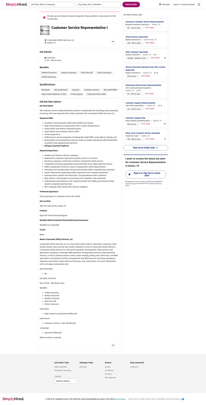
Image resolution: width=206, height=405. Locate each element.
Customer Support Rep (135, 118)
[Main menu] (198, 4)
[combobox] (51, 4)
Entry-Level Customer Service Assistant (143, 133)
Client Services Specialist (137, 37)
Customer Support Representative (140, 103)
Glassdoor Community (62, 370)
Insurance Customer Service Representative (145, 22)
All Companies (110, 378)
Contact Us (134, 367)
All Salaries (109, 370)
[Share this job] (113, 41)
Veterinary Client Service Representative (143, 85)
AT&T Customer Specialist (137, 52)
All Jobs (108, 367)
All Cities (108, 374)
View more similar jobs (144, 147)
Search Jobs (131, 4)
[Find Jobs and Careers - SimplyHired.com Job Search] (16, 4)
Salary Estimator (60, 367)
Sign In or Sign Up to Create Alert (147, 174)
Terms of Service (130, 183)
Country (57, 376)
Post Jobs (166, 4)
